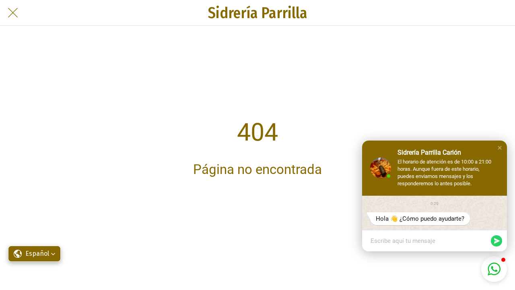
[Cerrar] (13, 13)
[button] (500, 148)
